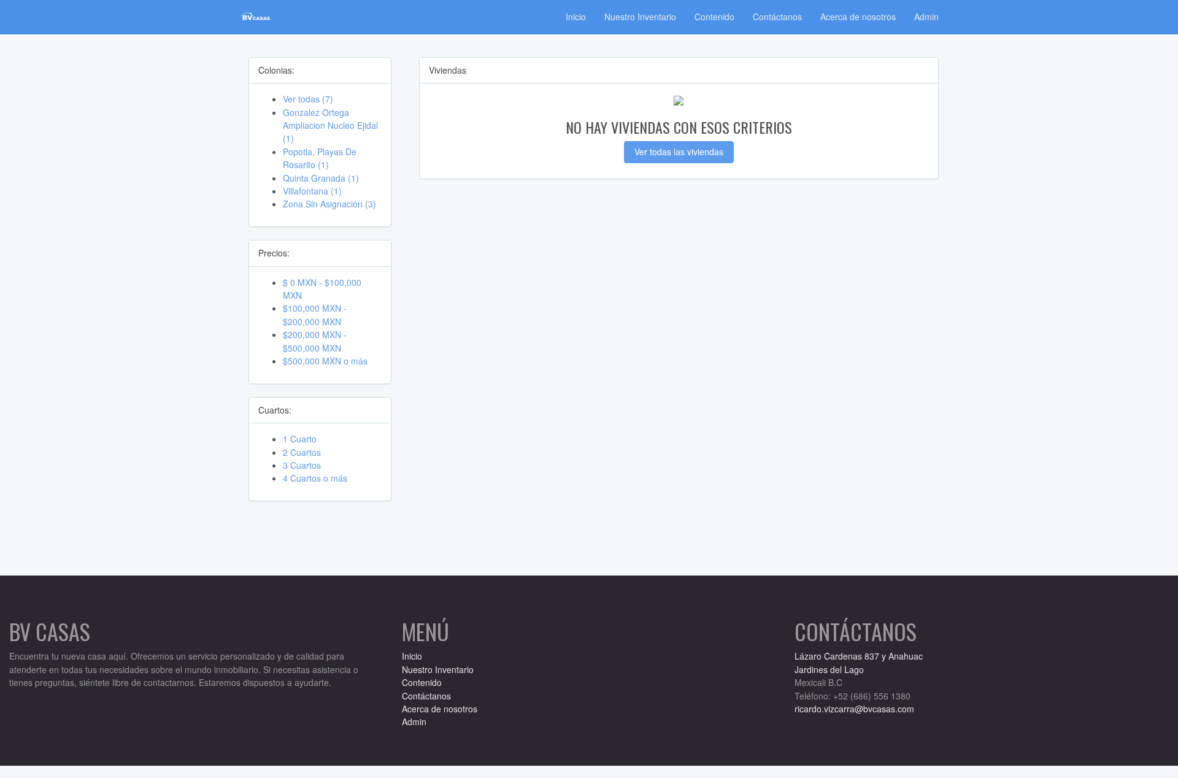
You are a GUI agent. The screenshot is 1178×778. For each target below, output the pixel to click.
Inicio (576, 16)
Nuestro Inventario (640, 16)
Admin (926, 16)
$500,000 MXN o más (325, 361)
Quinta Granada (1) (321, 178)
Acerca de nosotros (858, 16)
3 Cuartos (302, 465)
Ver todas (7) (308, 99)
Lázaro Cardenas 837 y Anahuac (859, 656)
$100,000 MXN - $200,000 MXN (315, 314)
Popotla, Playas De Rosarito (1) (319, 158)
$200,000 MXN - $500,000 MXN (315, 340)
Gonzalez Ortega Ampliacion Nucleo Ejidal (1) (330, 125)
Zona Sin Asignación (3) (329, 204)
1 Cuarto (300, 439)
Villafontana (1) (312, 191)
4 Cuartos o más (315, 478)
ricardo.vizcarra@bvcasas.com (854, 709)
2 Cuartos (302, 452)
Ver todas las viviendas (678, 151)
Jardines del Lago (829, 669)
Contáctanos (777, 16)
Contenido (714, 16)
